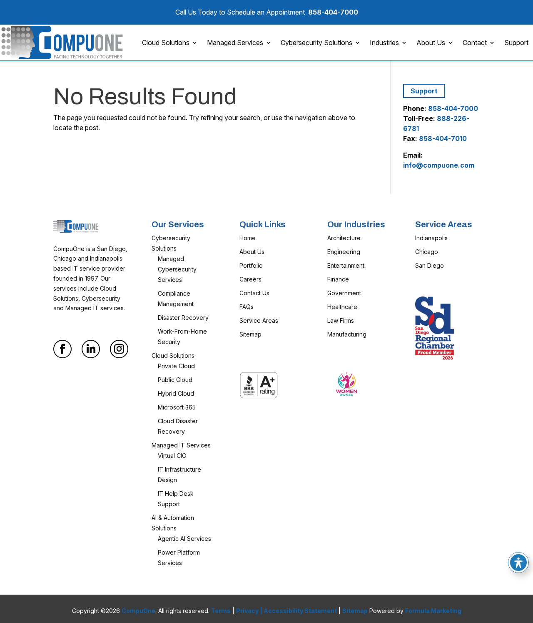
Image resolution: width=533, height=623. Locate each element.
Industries (384, 42)
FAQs (246, 306)
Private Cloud (176, 365)
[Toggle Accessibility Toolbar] (518, 563)
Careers (250, 279)
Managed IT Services (181, 445)
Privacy (247, 610)
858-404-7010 (443, 138)
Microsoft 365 (177, 407)
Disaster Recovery (183, 317)
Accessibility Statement (300, 610)
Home (247, 237)
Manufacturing (346, 334)
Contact (475, 42)
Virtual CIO (172, 455)
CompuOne (138, 610)
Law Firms (340, 320)
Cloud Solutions (165, 42)
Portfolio (251, 265)
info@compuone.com (438, 165)
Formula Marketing (433, 610)
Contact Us (254, 292)
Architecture (344, 237)
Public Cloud (175, 379)
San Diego (429, 265)
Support (516, 42)
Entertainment (345, 265)
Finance (338, 279)
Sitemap (250, 334)
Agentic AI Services (184, 538)
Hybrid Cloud (176, 393)
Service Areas (258, 320)
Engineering (343, 251)
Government (344, 292)
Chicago (426, 251)
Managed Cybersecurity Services (177, 269)
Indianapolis (431, 237)
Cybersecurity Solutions (316, 42)
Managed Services (235, 42)
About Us (430, 42)
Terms (221, 610)
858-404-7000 (333, 12)
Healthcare (342, 306)
